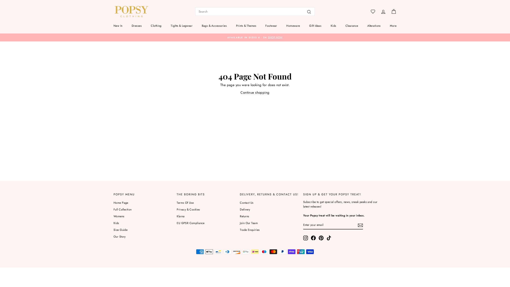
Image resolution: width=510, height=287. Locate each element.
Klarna (181, 216)
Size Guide (121, 230)
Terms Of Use (185, 203)
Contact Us (246, 203)
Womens (119, 216)
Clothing (156, 26)
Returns (244, 216)
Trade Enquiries (250, 230)
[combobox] (255, 11)
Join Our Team (249, 223)
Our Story (120, 237)
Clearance (351, 26)
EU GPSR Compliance (191, 223)
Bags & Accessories (214, 26)
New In (118, 26)
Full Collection (122, 209)
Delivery (245, 209)
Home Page (121, 203)
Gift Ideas (315, 26)
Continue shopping (254, 92)
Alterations (374, 26)
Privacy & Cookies (188, 209)
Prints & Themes (246, 26)
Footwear (271, 26)
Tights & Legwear (181, 26)
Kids (333, 26)
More (393, 26)
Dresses (137, 26)
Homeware (293, 26)
